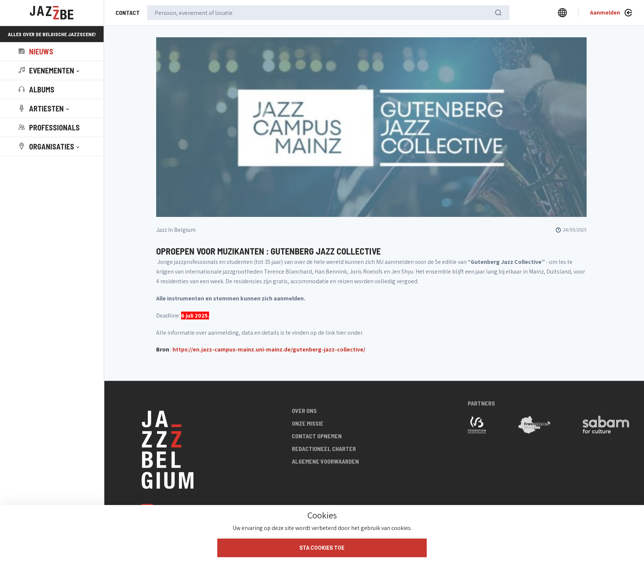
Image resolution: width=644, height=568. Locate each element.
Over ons (304, 410)
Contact (128, 12)
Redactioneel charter (324, 448)
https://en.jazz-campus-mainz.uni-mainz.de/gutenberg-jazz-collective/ (269, 349)
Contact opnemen (317, 435)
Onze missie (307, 423)
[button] (50, 70)
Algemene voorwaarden (325, 461)
